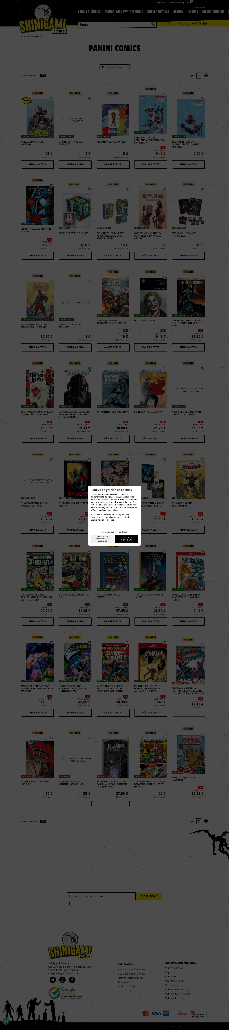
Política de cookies (109, 532)
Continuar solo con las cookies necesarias (102, 538)
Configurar (123, 532)
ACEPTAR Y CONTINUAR (126, 538)
